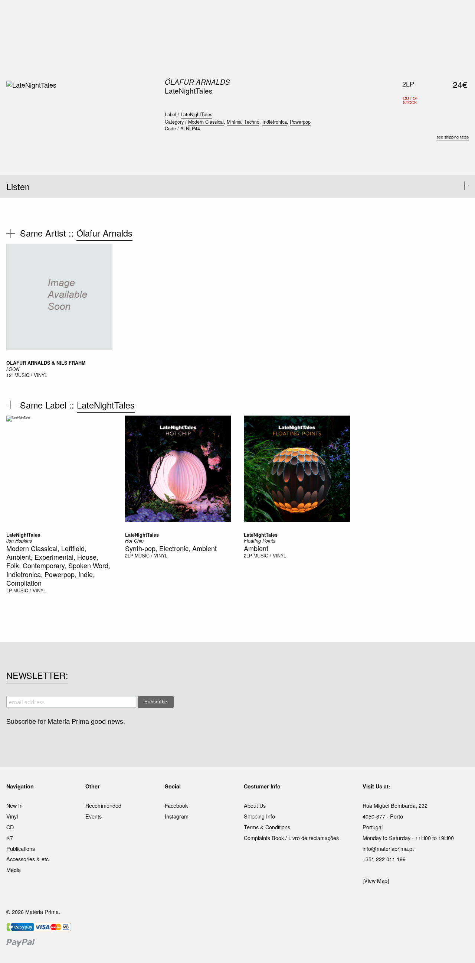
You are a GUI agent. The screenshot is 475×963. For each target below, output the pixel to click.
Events (93, 816)
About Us (255, 805)
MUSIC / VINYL (30, 375)
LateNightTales (196, 114)
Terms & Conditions (267, 827)
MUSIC (154, 14)
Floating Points (259, 540)
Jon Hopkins (19, 540)
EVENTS (311, 14)
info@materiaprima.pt (388, 848)
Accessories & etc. (28, 859)
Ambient (256, 548)
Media (13, 869)
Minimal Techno (243, 121)
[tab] (237, 186)
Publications (20, 848)
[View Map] (376, 880)
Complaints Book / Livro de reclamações (291, 838)
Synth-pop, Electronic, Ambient (171, 548)
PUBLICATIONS (189, 14)
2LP (129, 555)
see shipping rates (453, 137)
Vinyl (12, 816)
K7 (9, 838)
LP (9, 590)
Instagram (177, 816)
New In (14, 805)
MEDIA (285, 14)
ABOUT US (342, 14)
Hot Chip (134, 540)
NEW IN (129, 14)
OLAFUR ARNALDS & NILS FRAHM (45, 363)
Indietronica (274, 121)
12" (9, 375)
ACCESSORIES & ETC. (242, 14)
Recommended (103, 805)
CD (10, 827)
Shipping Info (259, 816)
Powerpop (300, 121)
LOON (12, 369)
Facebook (176, 805)
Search (459, 37)
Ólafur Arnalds (197, 82)
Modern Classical (206, 121)
